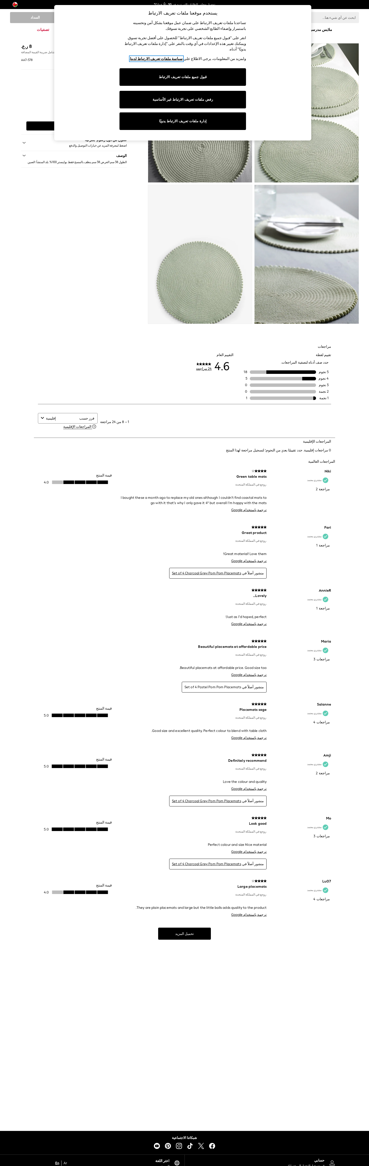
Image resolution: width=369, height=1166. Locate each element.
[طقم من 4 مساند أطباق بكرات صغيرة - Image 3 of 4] (307, 254)
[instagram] (178, 1145)
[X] (201, 1145)
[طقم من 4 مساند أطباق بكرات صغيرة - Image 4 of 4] (200, 254)
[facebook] (212, 1145)
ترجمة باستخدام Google (249, 510)
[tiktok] (190, 1145)
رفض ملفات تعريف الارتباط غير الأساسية (183, 99)
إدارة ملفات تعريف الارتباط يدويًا (183, 121)
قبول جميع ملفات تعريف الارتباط (183, 77)
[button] (74, 155)
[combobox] (61, 418)
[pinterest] (167, 1145)
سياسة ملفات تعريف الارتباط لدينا (156, 58)
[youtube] (156, 1145)
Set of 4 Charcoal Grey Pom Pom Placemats (206, 573)
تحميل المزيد (184, 934)
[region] (182, 73)
